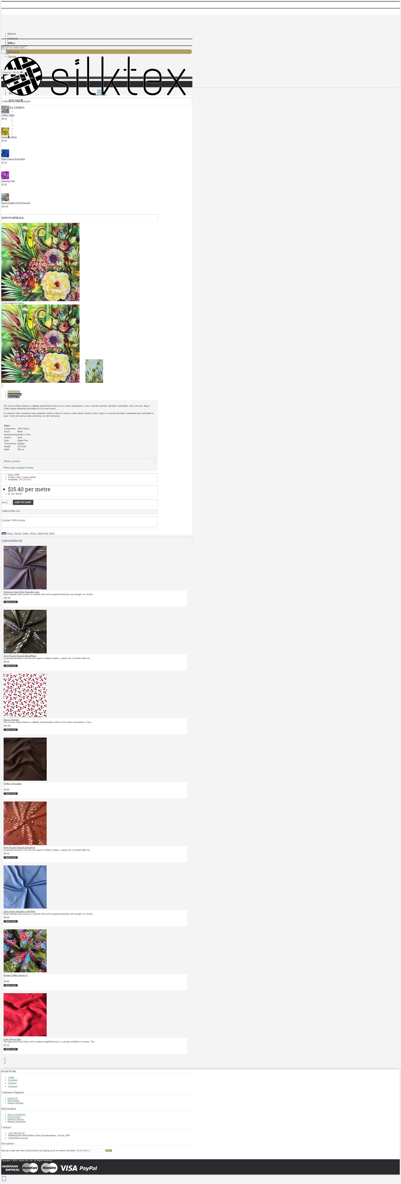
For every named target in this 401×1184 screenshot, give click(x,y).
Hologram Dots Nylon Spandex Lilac (21, 592)
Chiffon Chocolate (12, 783)
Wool (16, 134)
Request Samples (16, 1103)
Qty (3, 502)
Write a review (18, 520)
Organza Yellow (9, 137)
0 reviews (6, 520)
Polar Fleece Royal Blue (13, 159)
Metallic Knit (20, 123)
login (12, 467)
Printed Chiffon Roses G (16, 975)
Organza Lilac (8, 181)
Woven (33, 533)
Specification (15, 394)
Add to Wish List (11, 511)
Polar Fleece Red (12, 1039)
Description (14, 392)
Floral (51, 533)
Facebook (12, 1080)
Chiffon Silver (7, 115)
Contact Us (13, 1098)
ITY (16, 120)
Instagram (12, 1086)
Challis (26, 533)
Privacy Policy (14, 1117)
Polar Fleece (20, 114)
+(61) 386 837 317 (16, 1133)
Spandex (18, 131)
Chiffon (17, 117)
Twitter (11, 1077)
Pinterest (12, 1083)
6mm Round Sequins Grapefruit (19, 847)
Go (108, 1150)
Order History (14, 1100)
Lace (16, 111)
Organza (18, 126)
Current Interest (12, 540)
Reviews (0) (14, 397)
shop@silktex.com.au (18, 1138)
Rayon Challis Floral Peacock (15, 203)
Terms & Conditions (16, 1114)
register (21, 467)
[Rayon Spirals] (40, 300)
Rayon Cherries (11, 719)
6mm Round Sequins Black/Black (20, 656)
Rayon (17, 128)
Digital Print (43, 533)
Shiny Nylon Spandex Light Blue (19, 911)
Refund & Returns (16, 1119)
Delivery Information (17, 1121)
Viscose (17, 533)
